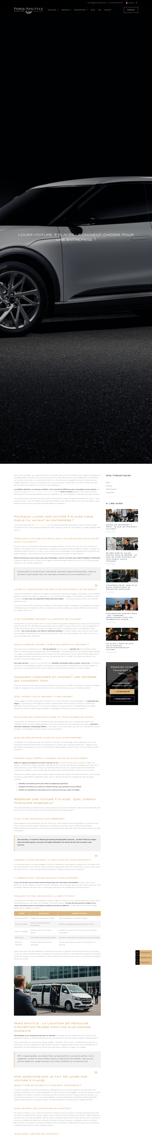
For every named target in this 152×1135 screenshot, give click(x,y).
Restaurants (111, 489)
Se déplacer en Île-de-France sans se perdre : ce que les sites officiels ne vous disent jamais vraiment (121, 557)
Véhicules (52, 10)
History (109, 486)
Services (65, 10)
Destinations (79, 10)
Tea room (110, 492)
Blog (93, 10)
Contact (107, 10)
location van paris (40, 525)
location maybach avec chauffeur (41, 492)
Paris (108, 482)
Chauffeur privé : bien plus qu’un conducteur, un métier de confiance (121, 587)
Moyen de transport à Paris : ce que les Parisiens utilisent (121, 527)
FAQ (99, 10)
